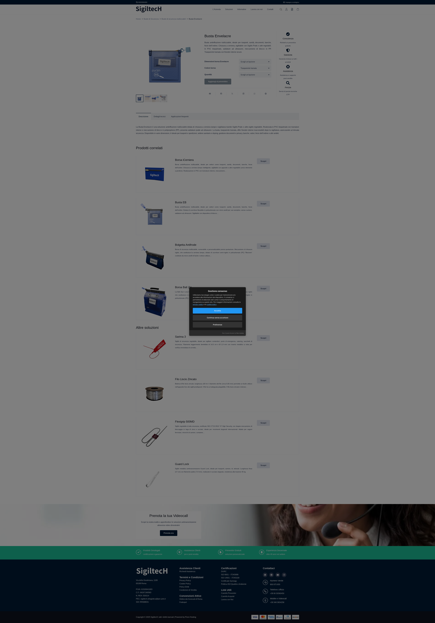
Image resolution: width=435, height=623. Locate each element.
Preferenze (217, 325)
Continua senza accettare (217, 318)
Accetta (217, 311)
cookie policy (211, 304)
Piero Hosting (240, 333)
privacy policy (198, 304)
